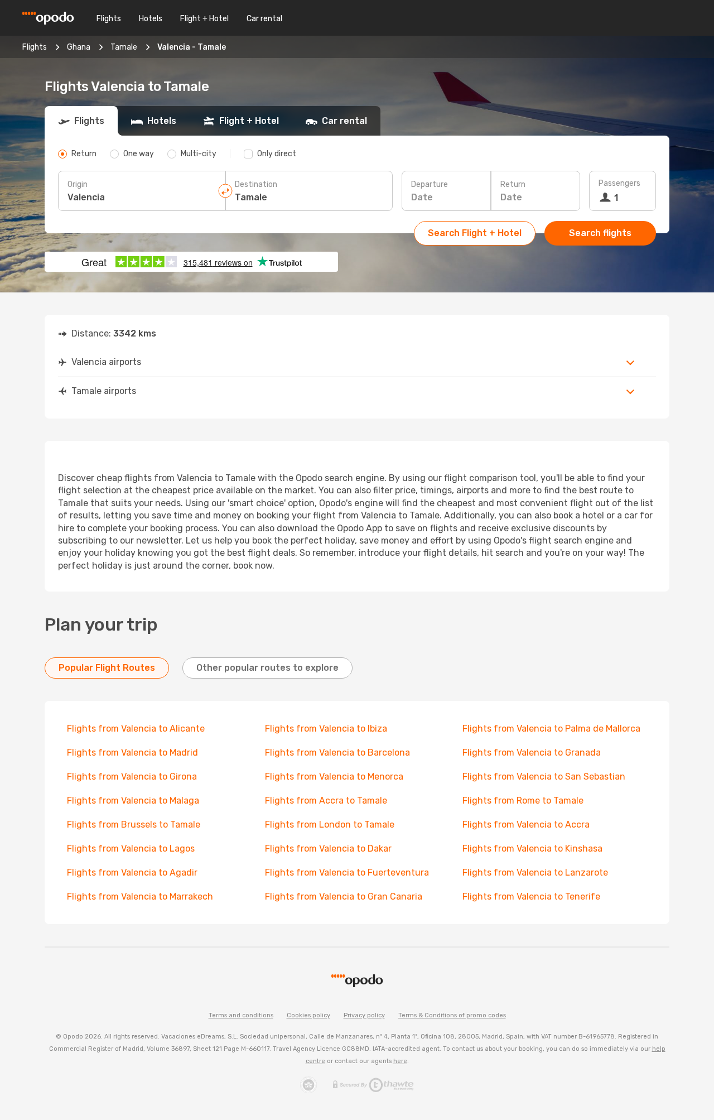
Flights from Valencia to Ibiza (326, 728)
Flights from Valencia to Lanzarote (535, 872)
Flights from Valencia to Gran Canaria (343, 896)
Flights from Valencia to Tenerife (531, 896)
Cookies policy (308, 1015)
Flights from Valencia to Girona (132, 776)
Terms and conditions (241, 1015)
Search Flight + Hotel (475, 233)
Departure (429, 184)
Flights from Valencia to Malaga (133, 800)
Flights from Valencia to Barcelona (337, 752)
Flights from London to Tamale (329, 824)
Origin (77, 184)
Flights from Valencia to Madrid (132, 752)
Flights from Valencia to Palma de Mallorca (551, 728)
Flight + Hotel (204, 18)
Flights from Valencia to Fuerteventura (347, 872)
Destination (256, 184)
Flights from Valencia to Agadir (132, 872)
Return (512, 184)
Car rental (264, 18)
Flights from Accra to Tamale (326, 800)
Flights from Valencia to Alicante (136, 728)
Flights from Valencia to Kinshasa (532, 848)
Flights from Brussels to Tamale (133, 824)
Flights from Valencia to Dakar (328, 848)
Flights (109, 18)
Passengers (619, 183)
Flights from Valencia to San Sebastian (543, 776)
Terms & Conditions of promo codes (452, 1015)
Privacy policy (364, 1015)
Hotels (150, 18)
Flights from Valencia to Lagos (131, 848)
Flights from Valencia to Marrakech (140, 896)
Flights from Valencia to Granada (531, 752)
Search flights (600, 233)
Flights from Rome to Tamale (522, 800)
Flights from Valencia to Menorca (334, 776)
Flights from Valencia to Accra (526, 824)
